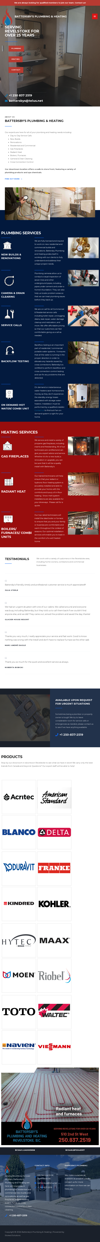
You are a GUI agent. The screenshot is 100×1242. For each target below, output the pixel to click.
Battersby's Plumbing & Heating (41, 16)
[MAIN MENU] (95, 16)
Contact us (40, 410)
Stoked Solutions (12, 1235)
